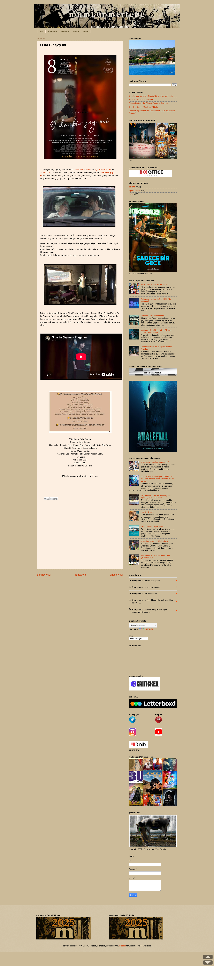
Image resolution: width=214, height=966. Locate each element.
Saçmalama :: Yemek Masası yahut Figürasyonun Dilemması (156, 496)
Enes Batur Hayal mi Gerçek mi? (155, 462)
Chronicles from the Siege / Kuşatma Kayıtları (148, 103)
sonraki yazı (44, 574)
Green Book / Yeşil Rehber (152, 526)
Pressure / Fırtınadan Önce (152, 316)
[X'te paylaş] (50, 498)
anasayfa (80, 574)
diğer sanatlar (134, 190)
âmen (86, 31)
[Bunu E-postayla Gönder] (45, 498)
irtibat (76, 31)
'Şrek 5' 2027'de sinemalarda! (141, 100)
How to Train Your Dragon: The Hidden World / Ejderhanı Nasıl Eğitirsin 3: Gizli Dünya (157, 478)
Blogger (122, 946)
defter (131, 194)
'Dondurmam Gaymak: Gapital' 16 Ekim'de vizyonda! (151, 96)
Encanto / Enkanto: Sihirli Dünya (154, 541)
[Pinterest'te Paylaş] (56, 498)
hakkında (52, 31)
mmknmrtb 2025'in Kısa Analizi (154, 284)
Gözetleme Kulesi (83, 170)
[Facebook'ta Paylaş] (53, 498)
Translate (149, 629)
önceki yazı (116, 574)
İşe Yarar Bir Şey (103, 170)
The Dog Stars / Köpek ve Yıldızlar (143, 107)
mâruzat (65, 31)
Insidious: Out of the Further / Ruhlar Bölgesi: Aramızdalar (156, 331)
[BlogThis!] (48, 498)
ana (41, 31)
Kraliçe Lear (46, 172)
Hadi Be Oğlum (147, 512)
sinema (132, 187)
